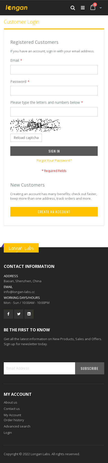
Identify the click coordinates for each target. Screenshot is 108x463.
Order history (14, 420)
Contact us (12, 408)
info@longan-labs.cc (19, 292)
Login (8, 432)
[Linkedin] (29, 314)
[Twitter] (18, 314)
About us (10, 402)
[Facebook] (8, 314)
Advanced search (17, 426)
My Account (12, 415)
